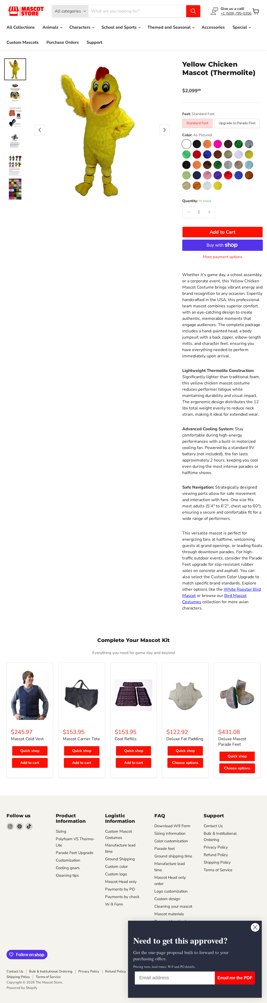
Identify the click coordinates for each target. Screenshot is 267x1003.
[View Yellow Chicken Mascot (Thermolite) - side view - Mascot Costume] (15, 93)
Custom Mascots (23, 42)
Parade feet (164, 848)
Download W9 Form (172, 825)
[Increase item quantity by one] (209, 212)
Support (94, 42)
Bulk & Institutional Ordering (50, 971)
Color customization (171, 841)
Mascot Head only (121, 881)
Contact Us (213, 825)
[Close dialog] (255, 927)
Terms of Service (218, 870)
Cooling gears (68, 867)
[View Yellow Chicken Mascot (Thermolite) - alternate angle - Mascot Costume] (15, 189)
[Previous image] (39, 130)
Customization (68, 860)
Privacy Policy (216, 847)
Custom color (116, 866)
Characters (80, 27)
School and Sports (119, 27)
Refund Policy (216, 854)
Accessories (213, 27)
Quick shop (29, 750)
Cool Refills (126, 739)
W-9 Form (114, 904)
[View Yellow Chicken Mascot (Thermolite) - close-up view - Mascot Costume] (15, 165)
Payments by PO (120, 889)
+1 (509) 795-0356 (236, 13)
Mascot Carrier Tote (81, 739)
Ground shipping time (173, 856)
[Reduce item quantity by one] (188, 212)
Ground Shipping (120, 859)
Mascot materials (169, 914)
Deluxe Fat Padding (184, 739)
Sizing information (170, 833)
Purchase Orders (62, 42)
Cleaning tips (67, 875)
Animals (51, 27)
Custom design (167, 898)
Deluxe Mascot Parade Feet (232, 741)
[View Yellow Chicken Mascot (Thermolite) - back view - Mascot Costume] (15, 117)
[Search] (193, 11)
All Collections (21, 27)
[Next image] (164, 130)
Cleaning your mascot (173, 906)
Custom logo (116, 874)
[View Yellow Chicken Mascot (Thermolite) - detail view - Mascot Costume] (15, 141)
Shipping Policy (217, 862)
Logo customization (171, 891)
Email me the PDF (234, 978)
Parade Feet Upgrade (74, 852)
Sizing (61, 831)
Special (240, 27)
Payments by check (122, 896)
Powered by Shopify (22, 988)
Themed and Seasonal (170, 27)
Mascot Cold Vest (27, 739)
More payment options (222, 257)
